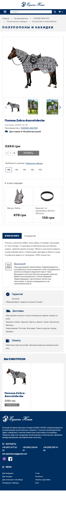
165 (40, 170)
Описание (12, 236)
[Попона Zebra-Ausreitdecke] (13, 106)
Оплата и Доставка (42, 480)
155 (32, 170)
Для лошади (7, 477)
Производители (21, 18)
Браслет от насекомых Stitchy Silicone (45, 211)
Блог (37, 483)
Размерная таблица (34, 163)
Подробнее (12, 405)
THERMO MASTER (41, 18)
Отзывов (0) (30, 236)
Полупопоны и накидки (17, 21)
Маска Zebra (13, 208)
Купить (28, 153)
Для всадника (7, 473)
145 (24, 170)
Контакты (39, 477)
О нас (37, 473)
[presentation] (6, 107)
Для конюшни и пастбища (12, 480)
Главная (5, 18)
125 (8, 170)
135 (16, 170)
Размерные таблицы (10, 483)
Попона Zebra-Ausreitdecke (15, 395)
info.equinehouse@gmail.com (14, 454)
